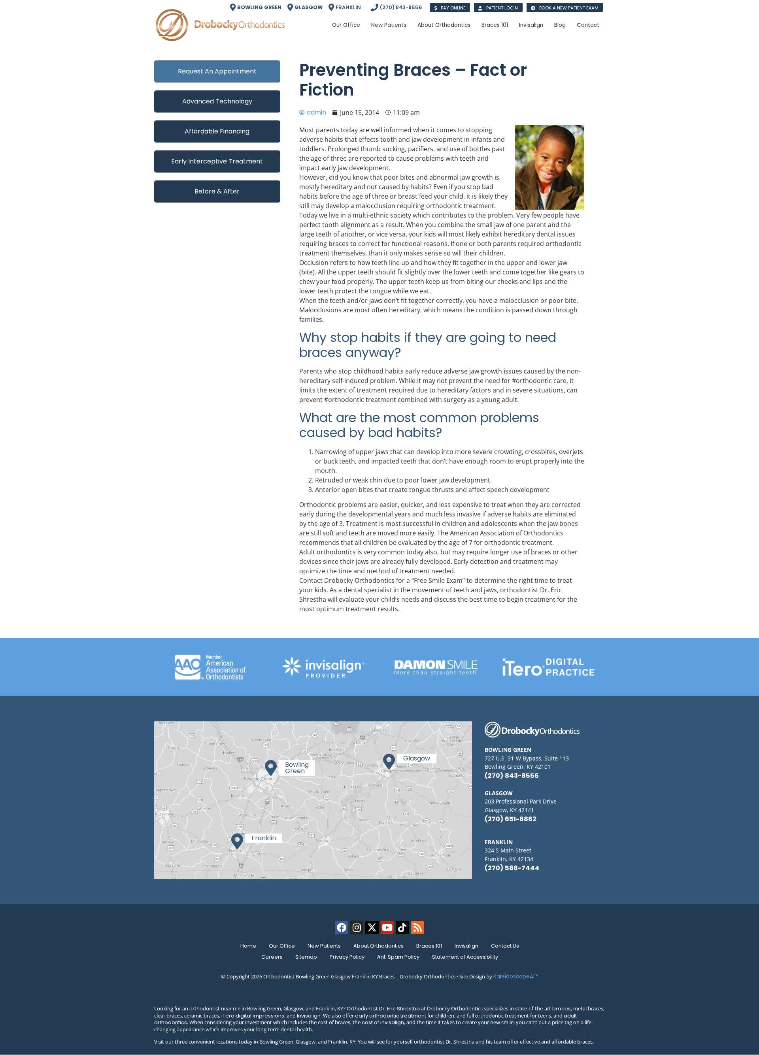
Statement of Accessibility (465, 957)
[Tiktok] (402, 927)
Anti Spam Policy (398, 957)
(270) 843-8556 (512, 775)
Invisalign (466, 945)
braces (561, 1008)
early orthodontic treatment (390, 1015)
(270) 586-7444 (512, 868)
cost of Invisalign (383, 1022)
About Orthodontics (378, 945)
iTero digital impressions (252, 1015)
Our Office (282, 945)
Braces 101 (429, 945)
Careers (272, 957)
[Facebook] (341, 927)
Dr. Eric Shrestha (399, 1008)
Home (248, 945)
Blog (560, 25)
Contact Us (505, 945)
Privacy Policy (347, 957)
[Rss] (418, 927)
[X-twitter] (372, 927)
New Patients (324, 945)
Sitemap (306, 957)
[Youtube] (387, 927)
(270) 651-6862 (510, 819)
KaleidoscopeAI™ (515, 976)
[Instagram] (356, 927)
